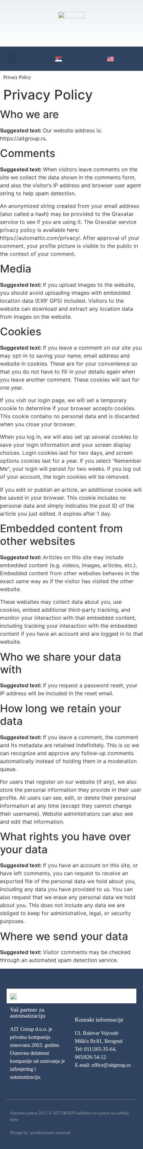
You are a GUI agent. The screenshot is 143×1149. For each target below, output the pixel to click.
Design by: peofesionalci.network (40, 1132)
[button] (11, 58)
